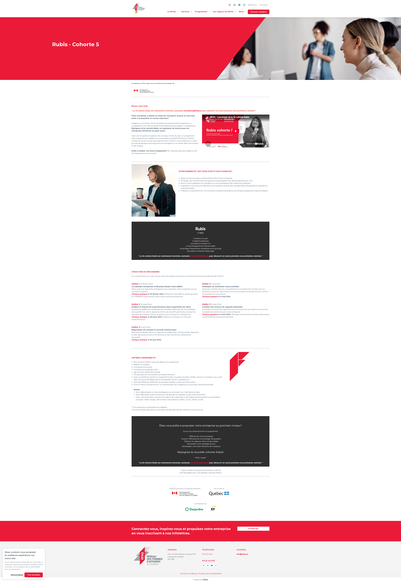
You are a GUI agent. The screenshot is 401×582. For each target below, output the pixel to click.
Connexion (263, 5)
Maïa (241, 12)
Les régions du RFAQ (223, 12)
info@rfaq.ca (242, 554)
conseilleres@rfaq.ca (192, 111)
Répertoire (252, 5)
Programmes (201, 12)
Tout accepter (33, 575)
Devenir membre (259, 12)
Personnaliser (17, 575)
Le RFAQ (171, 12)
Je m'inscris (253, 529)
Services (185, 12)
